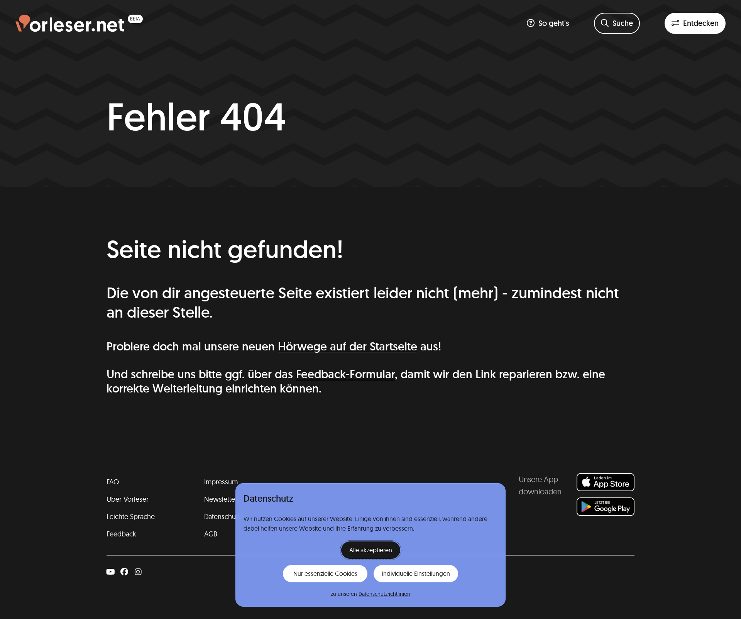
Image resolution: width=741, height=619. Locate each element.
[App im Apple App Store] (605, 482)
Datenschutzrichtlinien (384, 594)
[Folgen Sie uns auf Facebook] (124, 572)
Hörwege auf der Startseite (347, 346)
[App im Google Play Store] (605, 506)
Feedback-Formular (345, 374)
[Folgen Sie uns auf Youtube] (110, 572)
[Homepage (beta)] (79, 23)
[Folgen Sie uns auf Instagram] (138, 572)
